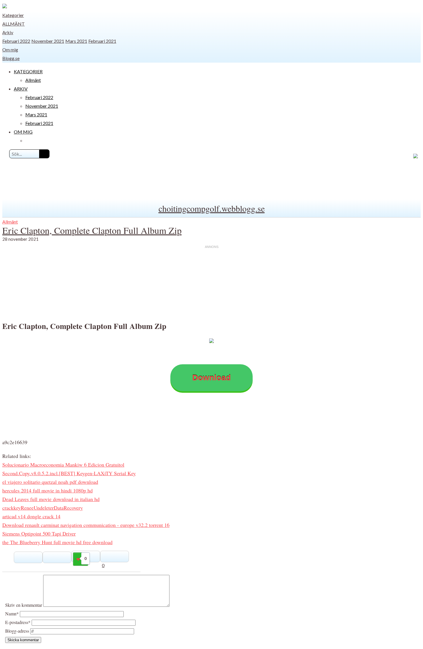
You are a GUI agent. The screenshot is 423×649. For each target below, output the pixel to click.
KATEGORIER (28, 71)
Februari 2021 (102, 41)
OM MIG (23, 131)
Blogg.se (11, 58)
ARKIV (21, 88)
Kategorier (13, 15)
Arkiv (7, 32)
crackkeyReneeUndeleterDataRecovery (42, 507)
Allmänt (13, 23)
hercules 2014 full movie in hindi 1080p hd (47, 490)
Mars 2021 (76, 41)
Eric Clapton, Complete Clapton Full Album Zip (92, 230)
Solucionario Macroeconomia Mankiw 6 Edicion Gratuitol (63, 464)
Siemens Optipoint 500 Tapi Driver (39, 533)
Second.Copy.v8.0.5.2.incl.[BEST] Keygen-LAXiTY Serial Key (69, 473)
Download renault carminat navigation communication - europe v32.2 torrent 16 (85, 524)
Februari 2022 (16, 41)
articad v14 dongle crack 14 (31, 516)
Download (211, 377)
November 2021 (47, 41)
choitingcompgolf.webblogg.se (212, 208)
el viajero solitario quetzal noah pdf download (50, 481)
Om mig (10, 49)
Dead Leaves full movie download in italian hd (51, 499)
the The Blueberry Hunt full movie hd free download (57, 542)
